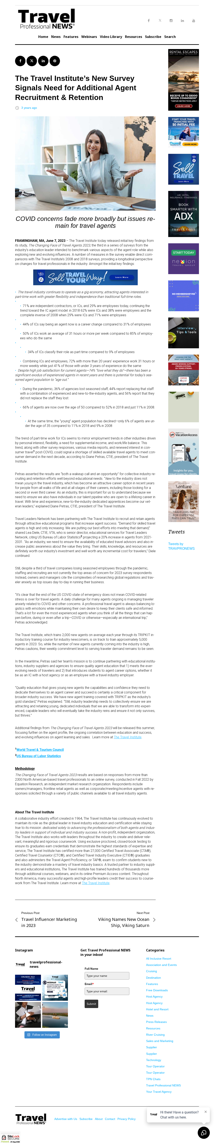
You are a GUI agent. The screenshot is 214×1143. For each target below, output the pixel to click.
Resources (133, 36)
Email (89, 984)
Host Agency (154, 996)
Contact (110, 1119)
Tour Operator (155, 1066)
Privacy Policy (126, 1119)
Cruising (151, 971)
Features (71, 36)
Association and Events (161, 965)
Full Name (91, 969)
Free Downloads (157, 990)
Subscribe (153, 36)
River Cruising (155, 1034)
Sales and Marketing (159, 1041)
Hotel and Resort (157, 1009)
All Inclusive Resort (158, 958)
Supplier (151, 1047)
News (56, 36)
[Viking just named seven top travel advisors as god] (55, 1015)
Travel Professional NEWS (163, 1085)
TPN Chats (153, 1079)
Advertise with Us (65, 1119)
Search (170, 36)
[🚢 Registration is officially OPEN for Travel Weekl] (28, 988)
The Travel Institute (127, 737)
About (99, 1119)
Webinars (89, 36)
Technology (153, 1060)
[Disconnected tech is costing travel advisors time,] (28, 1015)
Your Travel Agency (159, 1091)
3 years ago (29, 107)
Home (43, 36)
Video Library (111, 36)
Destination (153, 977)
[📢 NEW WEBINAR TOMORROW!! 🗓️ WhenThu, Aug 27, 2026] (55, 988)
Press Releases (156, 1022)
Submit (91, 1004)
